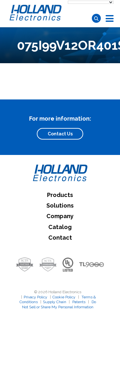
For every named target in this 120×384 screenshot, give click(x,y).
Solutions (60, 205)
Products (60, 195)
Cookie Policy (64, 297)
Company (60, 216)
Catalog (60, 227)
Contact (60, 237)
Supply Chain (54, 302)
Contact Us (60, 133)
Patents (78, 302)
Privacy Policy (35, 297)
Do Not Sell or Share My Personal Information (59, 304)
